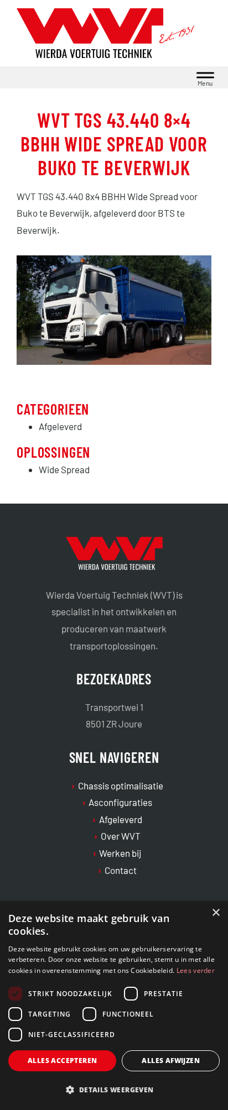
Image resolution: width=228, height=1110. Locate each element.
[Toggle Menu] (205, 77)
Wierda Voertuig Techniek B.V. (114, 35)
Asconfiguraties (120, 802)
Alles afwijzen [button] (171, 1060)
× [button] (215, 913)
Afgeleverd (120, 819)
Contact (121, 870)
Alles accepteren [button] (62, 1060)
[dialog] (114, 1005)
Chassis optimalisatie (120, 785)
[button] (114, 1090)
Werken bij (120, 852)
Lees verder (196, 970)
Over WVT (121, 835)
